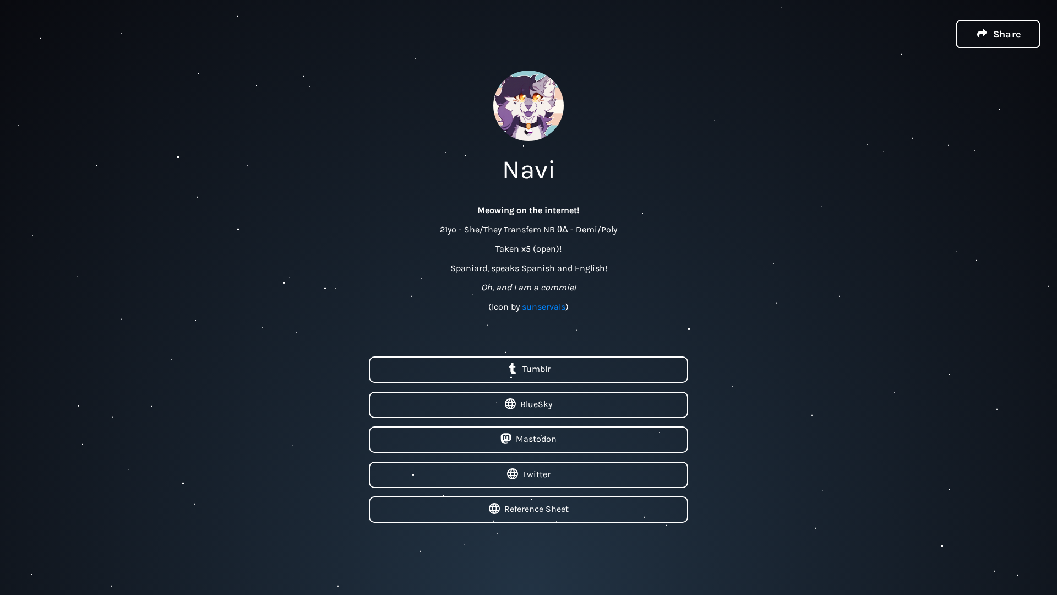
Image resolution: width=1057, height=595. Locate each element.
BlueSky (536, 403)
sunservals (543, 306)
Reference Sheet (536, 509)
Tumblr (536, 369)
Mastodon (536, 439)
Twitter (536, 473)
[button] (998, 34)
